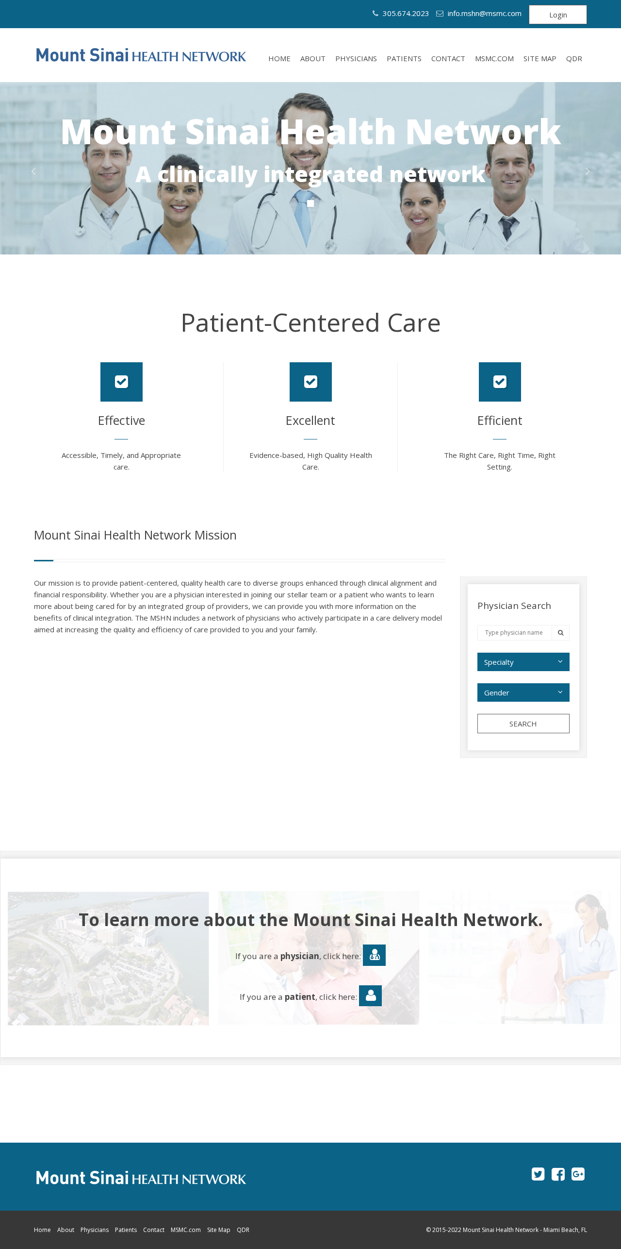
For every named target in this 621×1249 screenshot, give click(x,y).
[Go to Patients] (370, 996)
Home (279, 58)
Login (558, 14)
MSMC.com (494, 58)
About (313, 58)
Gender (496, 692)
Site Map (539, 58)
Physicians (356, 58)
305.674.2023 (405, 13)
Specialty (499, 662)
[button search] (560, 632)
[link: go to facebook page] (558, 1174)
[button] (33, 171)
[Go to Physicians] (374, 955)
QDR (574, 58)
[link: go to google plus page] (578, 1174)
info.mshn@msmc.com (485, 13)
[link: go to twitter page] (538, 1174)
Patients (404, 58)
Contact (448, 58)
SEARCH (523, 723)
